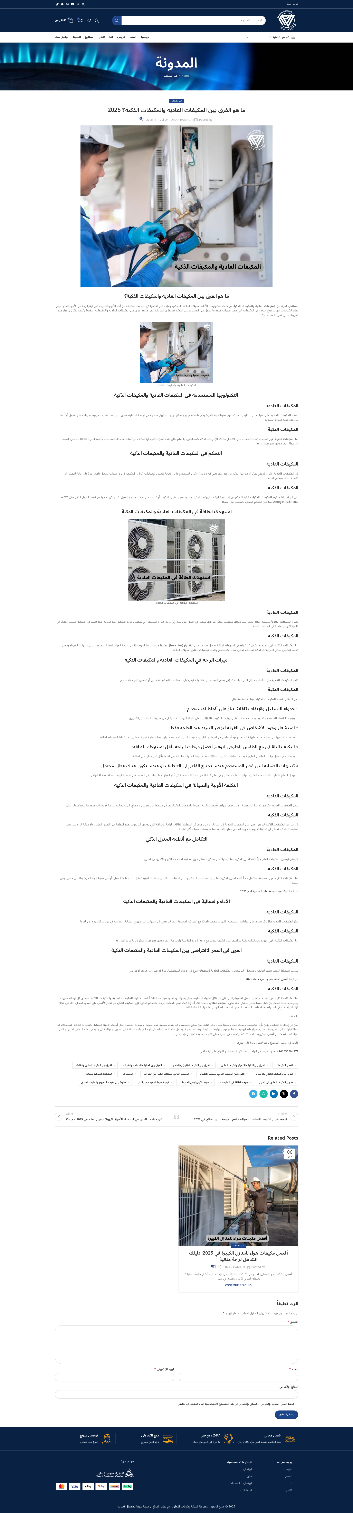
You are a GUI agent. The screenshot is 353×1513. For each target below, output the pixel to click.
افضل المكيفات (284, 1065)
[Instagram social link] (78, 4)
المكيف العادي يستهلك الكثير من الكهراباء (166, 1074)
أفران (249, 1476)
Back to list (177, 1117)
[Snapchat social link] (62, 4)
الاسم (293, 1369)
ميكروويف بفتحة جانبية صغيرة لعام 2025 (264, 891)
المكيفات (128, 1074)
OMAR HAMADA (181, 120)
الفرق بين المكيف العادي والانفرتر (94, 1065)
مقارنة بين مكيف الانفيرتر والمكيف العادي (103, 1082)
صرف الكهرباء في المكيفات (194, 1082)
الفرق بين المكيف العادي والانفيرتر (274, 1074)
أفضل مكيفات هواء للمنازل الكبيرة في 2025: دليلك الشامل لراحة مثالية (238, 1256)
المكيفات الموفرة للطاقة (99, 1074)
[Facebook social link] (88, 4)
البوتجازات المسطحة (240, 1483)
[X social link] (83, 4)
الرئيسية (287, 1469)
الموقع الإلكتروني (288, 1386)
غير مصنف (170, 76)
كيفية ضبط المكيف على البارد (153, 1082)
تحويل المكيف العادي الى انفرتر (276, 1082)
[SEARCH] (117, 20)
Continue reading (238, 1285)
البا (290, 1483)
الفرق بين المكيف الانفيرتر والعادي (191, 1065)
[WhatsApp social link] (67, 4)
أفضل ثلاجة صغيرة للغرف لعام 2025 (267, 979)
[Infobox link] (266, 1438)
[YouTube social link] (73, 4)
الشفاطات (246, 1490)
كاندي (288, 1490)
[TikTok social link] (57, 4)
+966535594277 (287, 1051)
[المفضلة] (89, 20)
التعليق (292, 1322)
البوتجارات (246, 1469)
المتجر (288, 1476)
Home (185, 76)
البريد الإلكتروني (164, 1369)
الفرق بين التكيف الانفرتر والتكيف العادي (243, 1065)
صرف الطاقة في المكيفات (234, 1082)
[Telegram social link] (253, 1094)
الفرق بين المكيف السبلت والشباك (142, 1065)
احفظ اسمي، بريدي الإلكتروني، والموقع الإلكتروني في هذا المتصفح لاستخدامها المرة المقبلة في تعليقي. (235, 1404)
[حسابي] (97, 20)
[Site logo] (287, 20)
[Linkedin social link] (274, 1094)
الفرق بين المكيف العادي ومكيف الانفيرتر (222, 1074)
